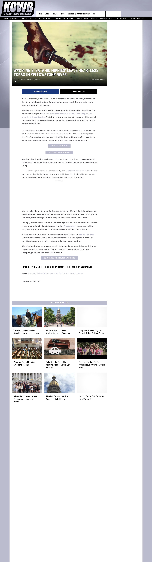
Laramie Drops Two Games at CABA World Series (91, 397)
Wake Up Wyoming (82, 18)
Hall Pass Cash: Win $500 (43, 18)
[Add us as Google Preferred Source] (102, 14)
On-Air (55, 14)
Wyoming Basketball (137, 18)
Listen (47, 14)
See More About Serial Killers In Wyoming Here (59, 258)
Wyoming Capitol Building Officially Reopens (24, 363)
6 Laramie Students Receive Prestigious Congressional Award (25, 399)
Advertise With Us (83, 14)
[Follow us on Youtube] (118, 14)
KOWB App (15, 18)
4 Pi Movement (68, 226)
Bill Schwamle (22, 80)
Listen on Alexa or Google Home (101, 18)
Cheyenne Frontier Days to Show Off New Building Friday (91, 332)
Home (40, 14)
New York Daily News (86, 234)
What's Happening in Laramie (63, 18)
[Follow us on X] (113, 14)
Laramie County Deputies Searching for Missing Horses (26, 332)
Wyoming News (35, 281)
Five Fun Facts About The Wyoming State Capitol (57, 397)
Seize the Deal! (27, 18)
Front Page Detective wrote (76, 171)
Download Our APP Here (59, 146)
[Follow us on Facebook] (108, 14)
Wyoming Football (121, 18)
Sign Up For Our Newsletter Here (59, 152)
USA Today (81, 130)
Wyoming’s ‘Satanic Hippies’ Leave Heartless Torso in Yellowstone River (55, 273)
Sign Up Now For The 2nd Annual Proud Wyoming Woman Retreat (92, 365)
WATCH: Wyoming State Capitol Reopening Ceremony (58, 332)
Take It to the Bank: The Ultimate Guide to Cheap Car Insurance (58, 365)
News (62, 14)
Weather (71, 14)
